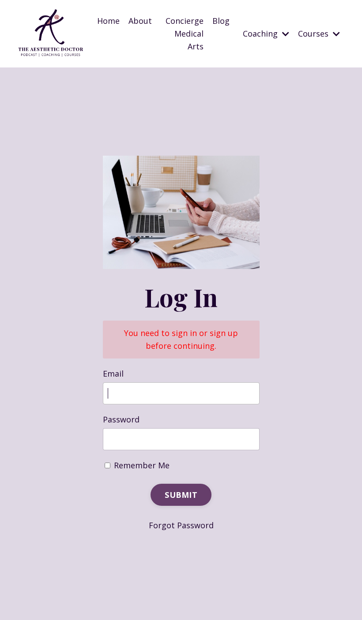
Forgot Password (181, 525)
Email (113, 373)
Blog (221, 20)
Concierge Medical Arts (185, 33)
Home (108, 20)
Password (121, 419)
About (140, 20)
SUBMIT (181, 494)
